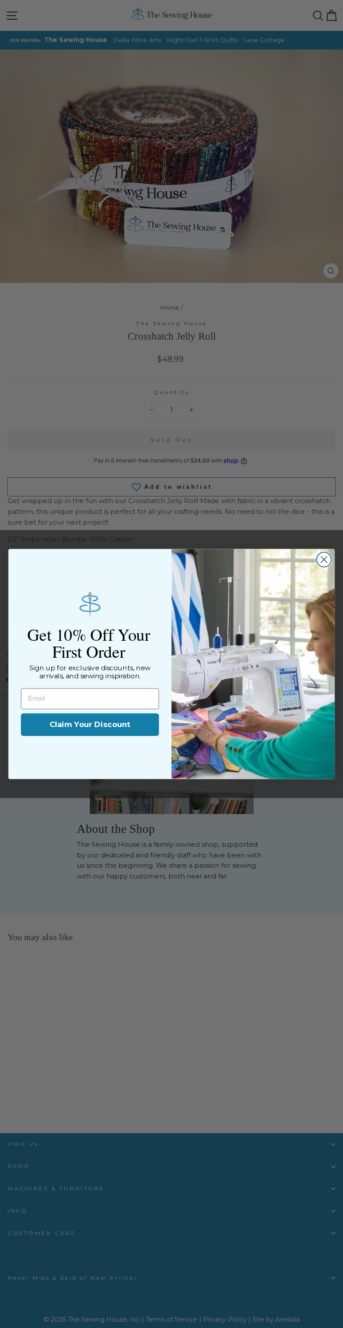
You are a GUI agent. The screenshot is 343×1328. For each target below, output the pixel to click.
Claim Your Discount (90, 724)
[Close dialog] (324, 559)
